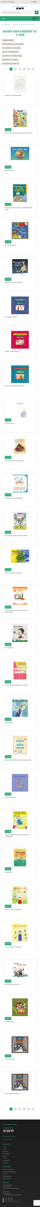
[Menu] (3, 18)
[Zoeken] (37, 12)
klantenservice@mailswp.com (12, 1201)
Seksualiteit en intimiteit (10, 60)
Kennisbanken (6, 1153)
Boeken (5, 1149)
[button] (35, 18)
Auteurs (5, 1147)
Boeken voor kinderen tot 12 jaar (23, 24)
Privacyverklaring (7, 1139)
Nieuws (5, 1158)
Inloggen (34, 2)
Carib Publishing (7, 1176)
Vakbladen (5, 1151)
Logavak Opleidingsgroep (9, 1171)
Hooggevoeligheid (8, 40)
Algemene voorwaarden (9, 1136)
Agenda (5, 1156)
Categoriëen (6, 24)
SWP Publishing (7, 1178)
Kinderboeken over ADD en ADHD (13, 44)
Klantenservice (6, 1160)
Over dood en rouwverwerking (12, 56)
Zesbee (5, 1174)
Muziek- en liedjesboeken (10, 52)
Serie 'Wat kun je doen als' (11, 63)
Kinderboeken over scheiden (11, 48)
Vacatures (5, 1162)
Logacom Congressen (8, 1169)
